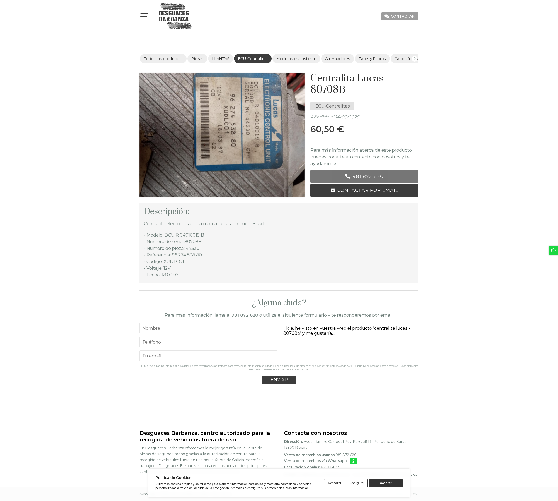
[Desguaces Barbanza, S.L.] (175, 16)
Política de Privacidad (296, 369)
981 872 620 (367, 176)
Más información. (298, 488)
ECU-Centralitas (332, 106)
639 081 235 (331, 467)
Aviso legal (148, 494)
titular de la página (153, 365)
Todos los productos (163, 58)
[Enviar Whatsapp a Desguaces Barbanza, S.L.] (353, 461)
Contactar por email (367, 190)
